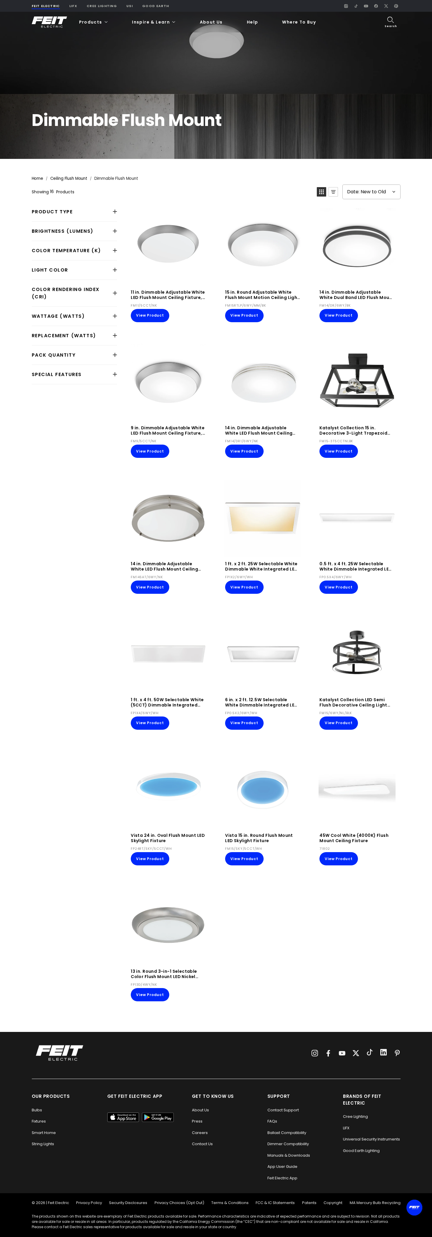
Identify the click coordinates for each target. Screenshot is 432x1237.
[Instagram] (346, 5)
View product (150, 315)
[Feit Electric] (49, 22)
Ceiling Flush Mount (68, 178)
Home (37, 178)
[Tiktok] (369, 1053)
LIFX (73, 6)
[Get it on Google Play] (158, 1117)
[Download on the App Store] (123, 1117)
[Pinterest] (396, 5)
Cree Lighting (102, 6)
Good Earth (155, 6)
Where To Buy (299, 22)
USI (129, 6)
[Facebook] (376, 5)
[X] (386, 5)
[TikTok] (356, 5)
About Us (211, 22)
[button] (93, 22)
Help (252, 22)
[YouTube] (366, 5)
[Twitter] (356, 1053)
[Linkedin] (383, 1053)
